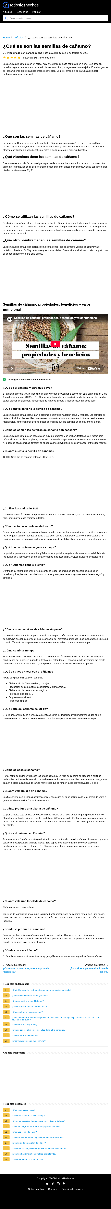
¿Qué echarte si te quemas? (25, 1035)
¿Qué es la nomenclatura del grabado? (30, 995)
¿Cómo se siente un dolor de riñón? (28, 1159)
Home (6, 37)
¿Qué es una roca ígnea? (23, 1110)
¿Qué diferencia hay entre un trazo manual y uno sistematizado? (41, 990)
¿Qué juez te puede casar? (24, 1132)
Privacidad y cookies (72, 1189)
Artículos (7, 12)
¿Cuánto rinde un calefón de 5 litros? (29, 1143)
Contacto (52, 1189)
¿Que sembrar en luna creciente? (27, 1012)
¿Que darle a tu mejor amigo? (25, 1024)
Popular (36, 12)
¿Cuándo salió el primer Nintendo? (28, 1001)
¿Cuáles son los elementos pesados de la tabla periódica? (38, 1030)
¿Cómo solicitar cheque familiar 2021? (29, 1006)
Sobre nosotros (36, 1189)
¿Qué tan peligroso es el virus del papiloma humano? (36, 1126)
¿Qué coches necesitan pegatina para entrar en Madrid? (38, 1137)
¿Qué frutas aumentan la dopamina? (29, 1041)
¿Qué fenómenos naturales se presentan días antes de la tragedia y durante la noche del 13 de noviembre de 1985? (55, 1018)
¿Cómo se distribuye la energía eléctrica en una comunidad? (39, 1148)
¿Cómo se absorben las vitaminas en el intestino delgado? (38, 1121)
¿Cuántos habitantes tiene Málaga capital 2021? (34, 1154)
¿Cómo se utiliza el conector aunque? (29, 1115)
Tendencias (22, 12)
